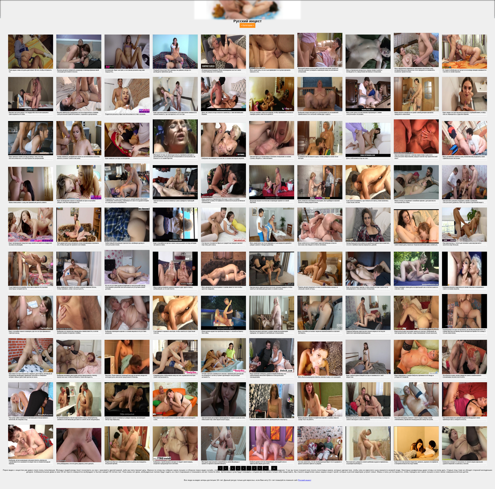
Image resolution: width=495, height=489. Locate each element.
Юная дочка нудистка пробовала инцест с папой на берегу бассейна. (222, 332)
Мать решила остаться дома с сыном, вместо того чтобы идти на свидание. (222, 288)
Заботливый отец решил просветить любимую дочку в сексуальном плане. (124, 244)
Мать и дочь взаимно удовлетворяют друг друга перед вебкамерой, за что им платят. (172, 288)
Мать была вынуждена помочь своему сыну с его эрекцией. (319, 377)
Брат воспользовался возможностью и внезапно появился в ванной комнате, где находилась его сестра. (174, 113)
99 (274, 468)
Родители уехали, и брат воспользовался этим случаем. (125, 114)
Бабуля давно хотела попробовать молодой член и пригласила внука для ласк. (268, 463)
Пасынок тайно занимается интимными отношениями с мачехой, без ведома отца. (28, 418)
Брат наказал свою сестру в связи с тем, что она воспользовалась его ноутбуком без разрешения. (26, 157)
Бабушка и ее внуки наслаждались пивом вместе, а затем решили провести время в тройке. (77, 332)
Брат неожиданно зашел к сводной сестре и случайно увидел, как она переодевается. (76, 201)
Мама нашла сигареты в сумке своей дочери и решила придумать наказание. (413, 113)
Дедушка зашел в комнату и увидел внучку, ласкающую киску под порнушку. (125, 418)
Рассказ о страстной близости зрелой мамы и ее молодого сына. (174, 418)
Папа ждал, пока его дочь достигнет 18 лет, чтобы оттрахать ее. (30, 71)
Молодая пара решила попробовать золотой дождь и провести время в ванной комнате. (220, 463)
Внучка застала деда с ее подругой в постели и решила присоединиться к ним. (28, 113)
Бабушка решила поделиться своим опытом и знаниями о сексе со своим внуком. (463, 288)
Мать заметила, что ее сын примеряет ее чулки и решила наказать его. (270, 71)
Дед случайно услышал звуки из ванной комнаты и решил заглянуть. (319, 332)
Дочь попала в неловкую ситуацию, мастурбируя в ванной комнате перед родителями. (319, 201)
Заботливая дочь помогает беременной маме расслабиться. (416, 245)
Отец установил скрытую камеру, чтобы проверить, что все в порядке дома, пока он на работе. (271, 113)
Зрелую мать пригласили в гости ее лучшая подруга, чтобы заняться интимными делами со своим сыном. (271, 288)
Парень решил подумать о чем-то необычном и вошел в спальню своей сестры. (318, 288)
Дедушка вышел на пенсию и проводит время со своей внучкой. (269, 201)
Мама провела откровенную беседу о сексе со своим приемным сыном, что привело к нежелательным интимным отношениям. (223, 200)
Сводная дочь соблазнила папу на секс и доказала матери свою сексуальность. (174, 376)
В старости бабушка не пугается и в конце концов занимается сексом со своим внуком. (464, 71)
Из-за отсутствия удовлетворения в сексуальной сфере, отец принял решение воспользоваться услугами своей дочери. (125, 287)
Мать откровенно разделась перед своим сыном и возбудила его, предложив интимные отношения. (364, 71)
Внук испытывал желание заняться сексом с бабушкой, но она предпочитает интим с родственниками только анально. (415, 332)
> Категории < (247, 25)
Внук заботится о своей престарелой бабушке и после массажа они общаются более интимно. (317, 244)
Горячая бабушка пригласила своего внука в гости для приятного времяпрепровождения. (365, 332)
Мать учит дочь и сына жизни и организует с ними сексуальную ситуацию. (364, 113)
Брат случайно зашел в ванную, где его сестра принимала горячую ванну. (29, 332)
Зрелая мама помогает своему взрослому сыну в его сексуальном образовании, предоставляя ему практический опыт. (415, 156)
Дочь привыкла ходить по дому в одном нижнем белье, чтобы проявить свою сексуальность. (76, 288)
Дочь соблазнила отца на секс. (357, 158)
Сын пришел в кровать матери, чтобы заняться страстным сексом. (174, 332)
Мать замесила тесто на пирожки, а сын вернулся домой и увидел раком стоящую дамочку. (270, 244)
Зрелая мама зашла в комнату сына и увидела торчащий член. (173, 201)
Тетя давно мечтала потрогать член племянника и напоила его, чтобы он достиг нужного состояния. (78, 244)
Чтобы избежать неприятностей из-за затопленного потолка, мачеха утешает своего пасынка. (78, 157)
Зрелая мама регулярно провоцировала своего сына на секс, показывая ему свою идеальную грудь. (223, 418)
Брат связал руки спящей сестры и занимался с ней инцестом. (364, 376)
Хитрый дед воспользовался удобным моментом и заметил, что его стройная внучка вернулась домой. (367, 244)
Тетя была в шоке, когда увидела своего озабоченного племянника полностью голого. (462, 376)
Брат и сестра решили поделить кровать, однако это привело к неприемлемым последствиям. (416, 463)
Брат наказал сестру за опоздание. (117, 158)
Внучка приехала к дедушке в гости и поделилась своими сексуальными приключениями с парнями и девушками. (77, 113)
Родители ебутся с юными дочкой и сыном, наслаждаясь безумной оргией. (125, 463)
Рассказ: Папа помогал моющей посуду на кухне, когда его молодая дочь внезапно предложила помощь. (126, 376)
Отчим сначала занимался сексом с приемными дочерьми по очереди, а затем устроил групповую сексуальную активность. (223, 375)
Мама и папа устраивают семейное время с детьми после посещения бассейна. (415, 201)
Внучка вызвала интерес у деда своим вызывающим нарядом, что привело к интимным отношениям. (269, 332)
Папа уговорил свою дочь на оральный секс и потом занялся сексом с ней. (416, 288)
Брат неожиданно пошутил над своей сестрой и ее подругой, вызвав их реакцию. (30, 244)
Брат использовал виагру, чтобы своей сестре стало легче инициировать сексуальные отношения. (367, 288)
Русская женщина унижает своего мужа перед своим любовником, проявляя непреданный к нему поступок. (413, 418)
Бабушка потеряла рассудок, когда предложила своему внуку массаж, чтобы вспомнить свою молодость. (77, 376)
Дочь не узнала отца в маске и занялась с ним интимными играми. (222, 113)
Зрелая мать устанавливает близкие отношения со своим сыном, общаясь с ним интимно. (270, 157)
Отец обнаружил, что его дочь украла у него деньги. (75, 464)
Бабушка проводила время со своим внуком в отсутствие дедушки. (125, 332)
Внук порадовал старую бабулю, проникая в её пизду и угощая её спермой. (414, 376)
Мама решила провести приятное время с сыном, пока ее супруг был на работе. (318, 418)
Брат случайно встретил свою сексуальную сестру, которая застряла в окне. (174, 244)
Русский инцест (304, 480)
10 (266, 468)
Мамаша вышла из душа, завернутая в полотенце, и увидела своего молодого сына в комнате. (368, 418)
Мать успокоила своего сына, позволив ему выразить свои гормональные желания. (464, 157)
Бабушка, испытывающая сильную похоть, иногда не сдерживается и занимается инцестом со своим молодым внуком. (29, 462)
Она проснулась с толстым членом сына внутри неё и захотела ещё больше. (462, 244)
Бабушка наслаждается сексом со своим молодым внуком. (223, 158)
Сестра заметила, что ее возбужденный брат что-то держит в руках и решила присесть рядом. (319, 463)
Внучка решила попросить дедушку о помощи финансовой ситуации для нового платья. (78, 71)
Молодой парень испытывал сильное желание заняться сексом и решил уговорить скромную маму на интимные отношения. (318, 70)
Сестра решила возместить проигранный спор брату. (268, 419)
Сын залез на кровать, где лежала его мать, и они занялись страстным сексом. (367, 201)
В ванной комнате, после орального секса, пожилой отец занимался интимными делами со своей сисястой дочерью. (78, 418)
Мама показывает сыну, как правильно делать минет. (28, 202)
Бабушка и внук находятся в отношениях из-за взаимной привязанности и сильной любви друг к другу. (318, 113)
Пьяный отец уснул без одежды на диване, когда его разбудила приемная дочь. (172, 71)
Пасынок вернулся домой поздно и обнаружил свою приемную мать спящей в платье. (461, 418)
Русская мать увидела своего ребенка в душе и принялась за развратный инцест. (367, 463)
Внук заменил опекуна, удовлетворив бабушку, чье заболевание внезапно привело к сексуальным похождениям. (268, 375)
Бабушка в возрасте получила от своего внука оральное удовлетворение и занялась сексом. (463, 463)
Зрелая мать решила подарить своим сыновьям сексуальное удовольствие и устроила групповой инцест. (463, 201)
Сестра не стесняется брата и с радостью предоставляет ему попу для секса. (222, 244)
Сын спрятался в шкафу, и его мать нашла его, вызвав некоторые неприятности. (28, 288)
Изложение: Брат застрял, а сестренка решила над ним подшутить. (125, 71)
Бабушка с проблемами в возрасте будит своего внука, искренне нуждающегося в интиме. (173, 463)
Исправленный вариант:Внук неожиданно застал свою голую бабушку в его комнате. (221, 71)
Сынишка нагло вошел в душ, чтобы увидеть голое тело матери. (318, 157)
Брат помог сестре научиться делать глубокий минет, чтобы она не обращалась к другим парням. (464, 113)
